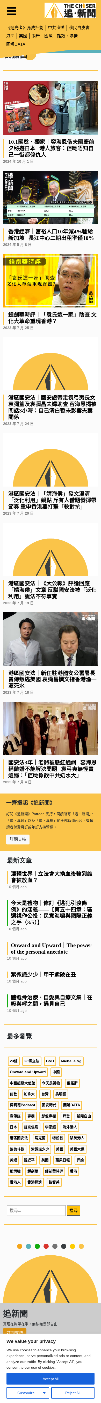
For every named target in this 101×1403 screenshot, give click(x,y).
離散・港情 (67, 36)
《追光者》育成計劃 (25, 27)
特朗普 (57, 1138)
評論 (80, 1160)
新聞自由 (84, 1116)
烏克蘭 (40, 1138)
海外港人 (70, 1127)
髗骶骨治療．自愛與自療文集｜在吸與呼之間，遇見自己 (51, 1000)
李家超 (50, 1127)
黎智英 (54, 1182)
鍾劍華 (32, 1171)
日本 (13, 1127)
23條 (14, 1061)
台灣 (45, 1094)
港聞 (10, 36)
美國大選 (77, 1149)
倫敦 (13, 1094)
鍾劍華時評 (54, 1171)
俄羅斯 (72, 1083)
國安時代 (49, 1105)
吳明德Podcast (22, 1105)
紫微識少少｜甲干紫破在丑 (43, 975)
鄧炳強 (15, 1171)
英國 (23, 36)
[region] (50, 1368)
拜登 (66, 1116)
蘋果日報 (62, 1160)
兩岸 (36, 36)
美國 (59, 1149)
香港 (73, 1171)
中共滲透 (56, 27)
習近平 (29, 1160)
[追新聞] (70, 10)
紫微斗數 (17, 1149)
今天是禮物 (51, 1083)
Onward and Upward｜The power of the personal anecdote (51, 948)
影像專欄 (48, 1116)
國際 (48, 36)
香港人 (15, 1182)
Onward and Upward (28, 1072)
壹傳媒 (15, 1116)
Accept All (51, 1379)
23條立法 (31, 1061)
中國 (56, 1072)
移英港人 (77, 1138)
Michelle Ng (71, 1061)
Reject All (72, 1393)
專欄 (31, 1116)
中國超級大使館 (22, 1083)
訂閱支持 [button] (18, 839)
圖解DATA (15, 44)
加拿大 (29, 1094)
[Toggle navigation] (11, 11)
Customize (26, 1393)
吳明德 (60, 1094)
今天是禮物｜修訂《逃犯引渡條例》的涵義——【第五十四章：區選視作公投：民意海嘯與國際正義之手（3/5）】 (51, 913)
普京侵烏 (31, 1127)
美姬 (13, 1160)
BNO (50, 1061)
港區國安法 (19, 1138)
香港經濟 (34, 1182)
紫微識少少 (40, 1149)
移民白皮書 (79, 27)
